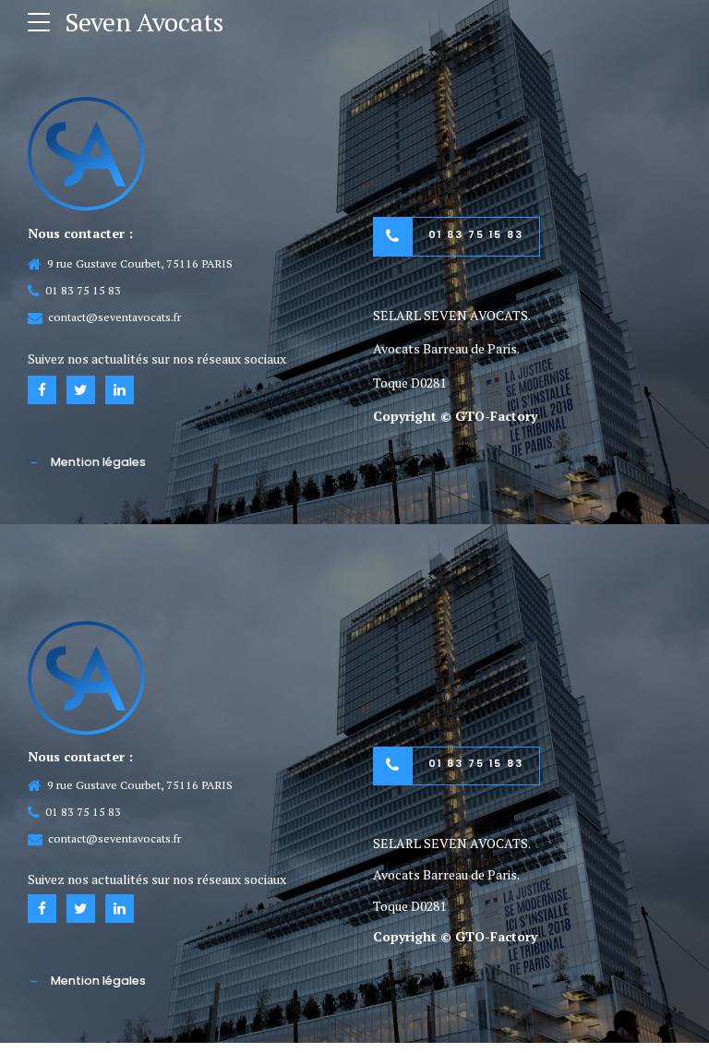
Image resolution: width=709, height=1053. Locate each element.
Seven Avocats (144, 22)
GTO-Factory (496, 416)
